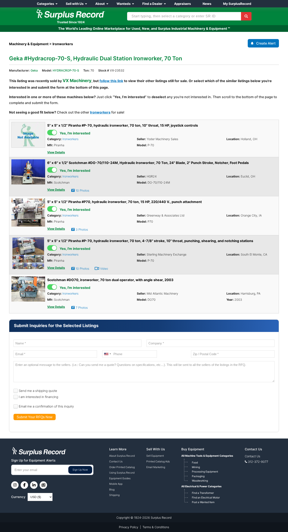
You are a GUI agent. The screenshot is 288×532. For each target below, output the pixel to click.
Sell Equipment (155, 455)
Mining (196, 467)
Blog (111, 489)
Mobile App (115, 483)
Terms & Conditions (156, 527)
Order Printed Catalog (122, 467)
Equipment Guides (120, 478)
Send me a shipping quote (38, 391)
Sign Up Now (80, 469)
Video (104, 268)
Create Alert (266, 43)
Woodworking (200, 480)
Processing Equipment (205, 471)
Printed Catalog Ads (158, 461)
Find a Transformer (203, 492)
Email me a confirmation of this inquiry (46, 406)
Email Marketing (155, 467)
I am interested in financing (38, 397)
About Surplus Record (122, 455)
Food (195, 462)
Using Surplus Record (122, 472)
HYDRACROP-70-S (66, 70)
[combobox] (107, 354)
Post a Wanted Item (203, 502)
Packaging (198, 476)
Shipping (114, 495)
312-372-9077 (258, 461)
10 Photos (82, 190)
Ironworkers (100, 112)
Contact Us (115, 461)
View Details (56, 152)
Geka (34, 70)
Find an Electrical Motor (206, 497)
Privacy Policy (128, 527)
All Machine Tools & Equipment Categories (207, 455)
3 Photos (82, 229)
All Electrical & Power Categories (201, 486)
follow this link (111, 81)
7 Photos (82, 307)
